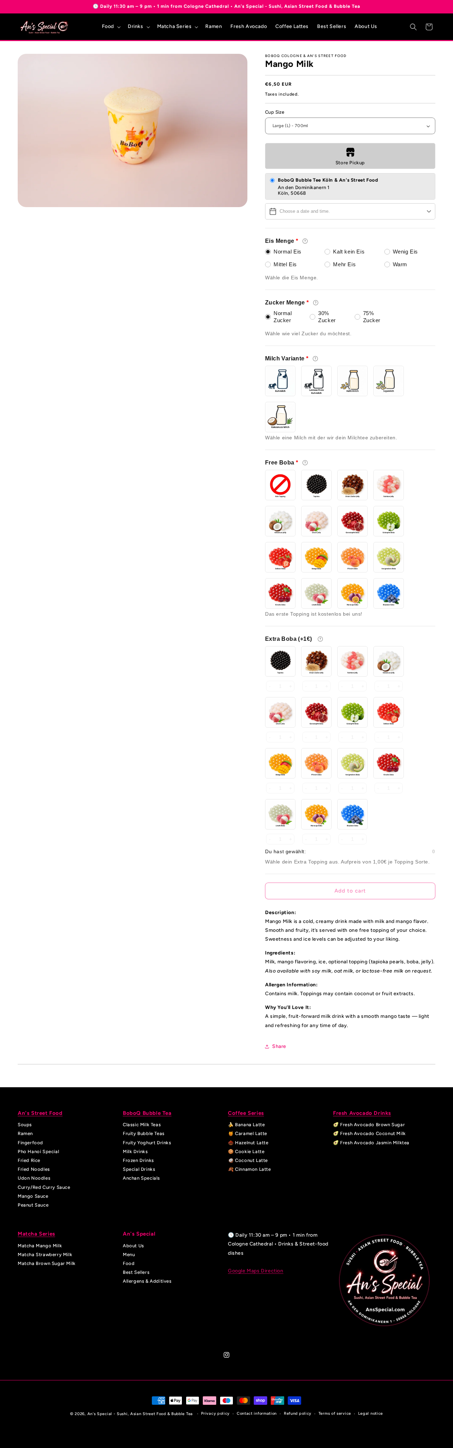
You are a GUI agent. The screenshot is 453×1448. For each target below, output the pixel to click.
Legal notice (370, 1413)
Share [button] (279, 1046)
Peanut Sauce (33, 1205)
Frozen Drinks (138, 1160)
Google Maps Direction (255, 1271)
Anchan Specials (141, 1178)
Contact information (257, 1413)
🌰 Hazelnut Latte (248, 1142)
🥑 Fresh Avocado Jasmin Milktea (371, 1142)
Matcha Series (36, 1234)
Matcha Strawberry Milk (45, 1254)
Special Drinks (139, 1169)
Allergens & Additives (147, 1281)
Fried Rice (29, 1160)
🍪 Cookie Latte (246, 1151)
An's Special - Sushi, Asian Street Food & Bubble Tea (140, 1414)
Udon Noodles (34, 1178)
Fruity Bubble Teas (144, 1133)
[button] (111, 26)
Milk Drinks (135, 1151)
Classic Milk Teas (142, 1124)
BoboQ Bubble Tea (147, 1113)
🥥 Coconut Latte (248, 1160)
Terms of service (335, 1413)
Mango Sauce (33, 1196)
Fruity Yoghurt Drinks (147, 1142)
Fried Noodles (34, 1169)
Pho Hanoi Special (38, 1151)
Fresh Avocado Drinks (362, 1113)
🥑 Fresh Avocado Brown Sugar (369, 1124)
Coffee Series (246, 1113)
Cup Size (274, 112)
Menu (129, 1254)
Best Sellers (136, 1272)
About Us (133, 1245)
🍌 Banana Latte (246, 1124)
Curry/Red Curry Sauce (44, 1187)
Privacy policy (215, 1413)
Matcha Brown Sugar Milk (47, 1263)
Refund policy (297, 1413)
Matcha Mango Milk (40, 1245)
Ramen (25, 1133)
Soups (25, 1124)
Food (128, 1263)
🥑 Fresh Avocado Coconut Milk (369, 1133)
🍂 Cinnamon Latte (249, 1169)
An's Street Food (40, 1113)
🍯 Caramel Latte (247, 1133)
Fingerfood (30, 1142)
